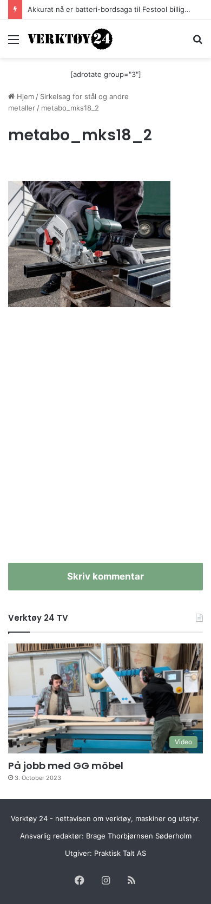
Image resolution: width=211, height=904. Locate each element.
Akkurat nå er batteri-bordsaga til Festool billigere (112, 9)
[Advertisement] (105, 441)
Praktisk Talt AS (120, 853)
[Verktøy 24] (70, 38)
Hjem (24, 96)
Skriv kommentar (105, 576)
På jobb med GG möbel (65, 765)
